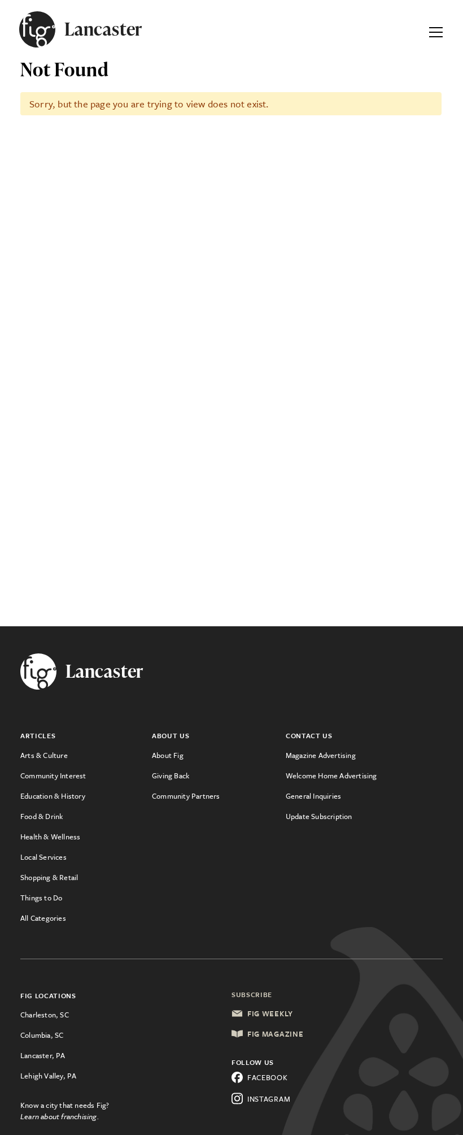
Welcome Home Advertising (331, 775)
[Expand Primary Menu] (436, 29)
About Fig (168, 755)
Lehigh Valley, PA (48, 1075)
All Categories (43, 918)
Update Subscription (319, 816)
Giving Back (170, 775)
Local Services (43, 857)
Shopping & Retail (49, 877)
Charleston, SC (44, 1014)
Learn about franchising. (59, 1116)
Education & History (52, 796)
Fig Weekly (270, 1013)
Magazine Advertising (321, 755)
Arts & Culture (44, 755)
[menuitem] (86, 755)
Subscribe (251, 994)
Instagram (268, 1098)
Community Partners (186, 796)
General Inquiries (313, 796)
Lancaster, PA (42, 1055)
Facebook (267, 1077)
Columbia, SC (41, 1035)
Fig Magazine (275, 1033)
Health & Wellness (50, 836)
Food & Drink (41, 816)
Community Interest (53, 775)
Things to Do (41, 897)
